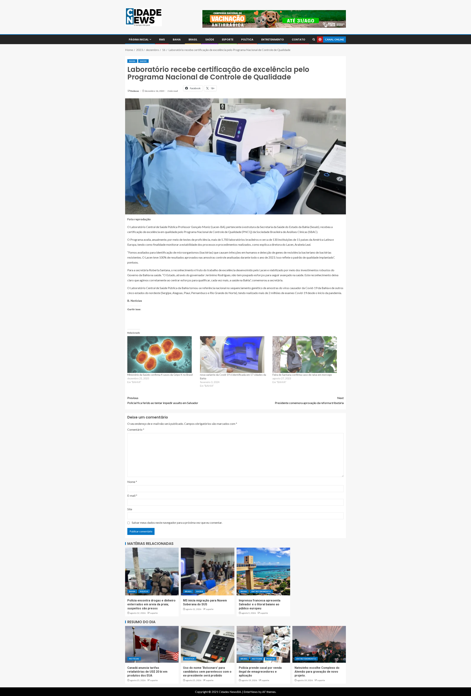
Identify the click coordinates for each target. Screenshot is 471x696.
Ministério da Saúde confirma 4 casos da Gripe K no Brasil (160, 374)
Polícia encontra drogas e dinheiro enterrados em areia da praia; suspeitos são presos (151, 604)
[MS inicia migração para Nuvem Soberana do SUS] (207, 571)
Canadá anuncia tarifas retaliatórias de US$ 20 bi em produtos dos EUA (147, 671)
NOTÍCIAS (134, 659)
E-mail (132, 495)
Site (129, 509)
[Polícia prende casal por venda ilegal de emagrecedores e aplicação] (263, 644)
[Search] (313, 39)
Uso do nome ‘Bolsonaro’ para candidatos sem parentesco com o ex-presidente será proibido (207, 671)
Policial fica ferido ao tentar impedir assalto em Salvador (162, 400)
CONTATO (298, 39)
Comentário (135, 429)
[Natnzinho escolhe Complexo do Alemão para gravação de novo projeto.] (319, 644)
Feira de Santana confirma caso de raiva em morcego (302, 374)
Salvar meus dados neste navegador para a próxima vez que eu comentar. (177, 522)
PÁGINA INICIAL (139, 39)
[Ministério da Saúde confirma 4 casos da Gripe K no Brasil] (161, 354)
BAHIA (177, 39)
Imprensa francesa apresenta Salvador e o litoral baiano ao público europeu (259, 604)
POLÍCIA (144, 591)
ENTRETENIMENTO (272, 39)
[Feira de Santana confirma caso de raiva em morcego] (306, 354)
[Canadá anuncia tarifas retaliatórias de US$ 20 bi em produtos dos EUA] (152, 644)
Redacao (134, 91)
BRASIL (193, 39)
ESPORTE (227, 39)
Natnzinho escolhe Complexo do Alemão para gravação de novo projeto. (317, 671)
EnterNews (251, 691)
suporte (154, 613)
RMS (162, 39)
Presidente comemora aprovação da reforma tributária (309, 400)
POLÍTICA (247, 39)
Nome (132, 481)
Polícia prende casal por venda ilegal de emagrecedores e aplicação (260, 671)
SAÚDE (209, 39)
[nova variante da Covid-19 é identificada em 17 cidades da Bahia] (234, 354)
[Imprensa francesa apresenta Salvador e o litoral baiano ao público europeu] (263, 571)
